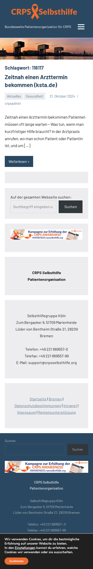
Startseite (38, 399)
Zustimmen (16, 561)
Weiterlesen (18, 161)
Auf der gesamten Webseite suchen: (41, 197)
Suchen (70, 206)
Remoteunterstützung (57, 412)
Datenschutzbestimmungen (38, 405)
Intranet (70, 405)
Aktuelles (14, 96)
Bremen (55, 399)
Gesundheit (34, 96)
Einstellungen (25, 548)
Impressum (26, 412)
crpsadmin (13, 103)
